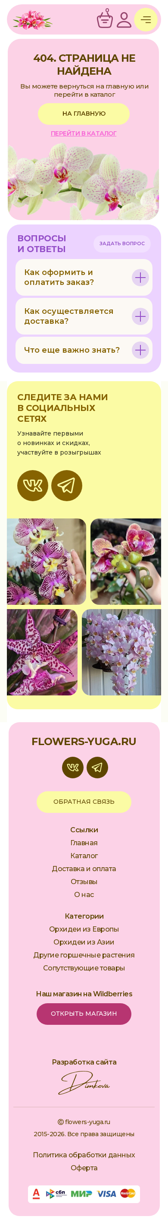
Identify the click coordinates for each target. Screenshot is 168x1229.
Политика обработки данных (84, 1155)
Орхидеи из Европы (84, 929)
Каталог (84, 856)
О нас (84, 895)
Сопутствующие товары (84, 968)
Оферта (84, 1168)
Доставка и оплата (84, 869)
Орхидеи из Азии (84, 942)
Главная (84, 843)
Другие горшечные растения (84, 955)
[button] (122, 244)
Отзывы (84, 882)
